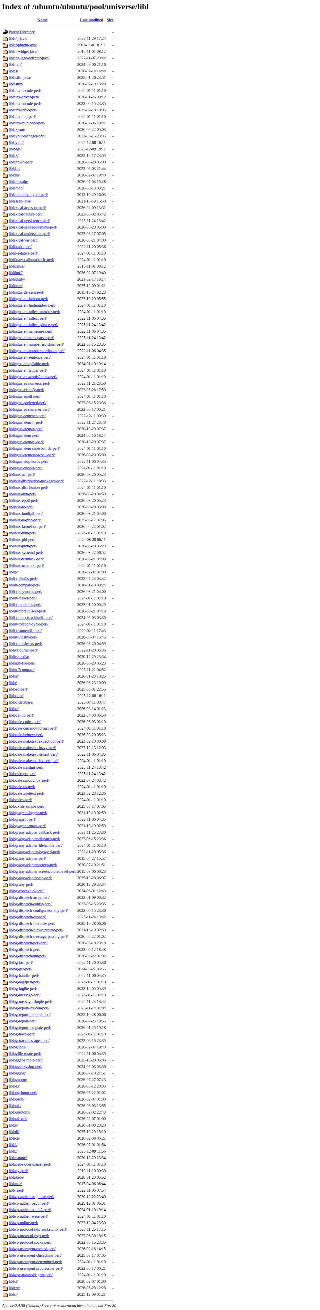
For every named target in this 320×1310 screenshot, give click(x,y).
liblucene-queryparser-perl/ (30, 1164)
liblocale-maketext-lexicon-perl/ (33, 761)
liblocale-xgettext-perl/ (26, 793)
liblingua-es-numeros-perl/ (29, 383)
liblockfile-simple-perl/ (26, 806)
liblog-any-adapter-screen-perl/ (33, 865)
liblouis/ (15, 1106)
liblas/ (13, 71)
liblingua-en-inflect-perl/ (28, 318)
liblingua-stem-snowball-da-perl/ (34, 448)
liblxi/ (13, 1281)
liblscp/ (14, 1138)
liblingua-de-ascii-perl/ (26, 292)
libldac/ (14, 168)
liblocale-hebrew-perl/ (26, 735)
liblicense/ (16, 266)
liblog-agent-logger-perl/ (28, 813)
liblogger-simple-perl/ (25, 1060)
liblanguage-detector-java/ (29, 58)
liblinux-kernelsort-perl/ (27, 526)
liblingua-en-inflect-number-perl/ (34, 312)
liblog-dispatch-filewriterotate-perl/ (36, 930)
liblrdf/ (14, 1132)
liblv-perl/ (16, 1190)
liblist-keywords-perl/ (25, 591)
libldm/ (14, 175)
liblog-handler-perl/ (24, 975)
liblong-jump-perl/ (23, 1092)
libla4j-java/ (18, 38)
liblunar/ (15, 1184)
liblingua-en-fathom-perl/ (28, 299)
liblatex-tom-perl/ (22, 116)
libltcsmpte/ (18, 1158)
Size (110, 20)
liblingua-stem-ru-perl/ (26, 442)
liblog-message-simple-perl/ (30, 1001)
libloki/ (14, 1086)
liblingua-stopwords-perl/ (28, 461)
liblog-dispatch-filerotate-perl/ (32, 923)
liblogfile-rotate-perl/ (25, 1053)
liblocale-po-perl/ (22, 774)
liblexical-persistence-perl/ (29, 221)
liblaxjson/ (17, 129)
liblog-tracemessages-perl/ (29, 1040)
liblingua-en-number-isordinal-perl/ (36, 344)
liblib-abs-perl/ (20, 247)
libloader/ (16, 696)
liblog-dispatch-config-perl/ (30, 904)
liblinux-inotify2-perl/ (25, 513)
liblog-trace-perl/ (22, 1034)
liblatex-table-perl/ (23, 110)
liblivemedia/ (19, 656)
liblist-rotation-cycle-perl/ (28, 624)
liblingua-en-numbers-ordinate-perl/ (36, 351)
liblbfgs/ (15, 149)
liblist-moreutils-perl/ (25, 604)
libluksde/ (16, 1177)
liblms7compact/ (21, 670)
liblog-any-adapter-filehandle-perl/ (35, 845)
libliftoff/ (15, 273)
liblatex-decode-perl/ (25, 90)
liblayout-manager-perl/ (27, 136)
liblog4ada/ (17, 1047)
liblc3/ (13, 155)
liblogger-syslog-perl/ (25, 1066)
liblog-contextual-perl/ (26, 891)
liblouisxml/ (18, 1119)
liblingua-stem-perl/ (24, 435)
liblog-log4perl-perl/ (24, 982)
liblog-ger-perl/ (20, 969)
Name (43, 20)
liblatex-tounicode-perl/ (27, 123)
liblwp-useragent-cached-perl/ (32, 1249)
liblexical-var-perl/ (23, 240)
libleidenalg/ (18, 181)
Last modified (91, 20)
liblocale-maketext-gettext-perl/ (33, 754)
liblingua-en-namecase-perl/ (30, 331)
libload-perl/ (18, 689)
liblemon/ (16, 188)
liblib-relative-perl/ (23, 253)
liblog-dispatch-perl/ (24, 949)
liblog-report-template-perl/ (30, 1027)
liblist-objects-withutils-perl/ (30, 617)
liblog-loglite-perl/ (23, 988)
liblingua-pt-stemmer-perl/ (29, 409)
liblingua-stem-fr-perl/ (26, 422)
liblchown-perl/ (21, 162)
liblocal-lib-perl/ (21, 715)
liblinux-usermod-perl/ (26, 565)
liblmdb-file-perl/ (22, 663)
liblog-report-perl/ (22, 1021)
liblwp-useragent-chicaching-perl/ (35, 1255)
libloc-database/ (21, 702)
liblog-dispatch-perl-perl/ (28, 943)
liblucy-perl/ (18, 1171)
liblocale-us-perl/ (22, 787)
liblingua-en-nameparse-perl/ (31, 338)
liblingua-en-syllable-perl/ (29, 364)
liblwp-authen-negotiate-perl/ (31, 1197)
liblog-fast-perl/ (21, 962)
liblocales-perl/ (20, 800)
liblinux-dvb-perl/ (22, 494)
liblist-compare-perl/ (24, 585)
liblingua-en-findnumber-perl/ (32, 305)
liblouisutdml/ (19, 1112)
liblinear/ (15, 286)
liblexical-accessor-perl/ (27, 207)
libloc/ (13, 709)
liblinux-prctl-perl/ (23, 546)
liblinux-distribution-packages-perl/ (36, 481)
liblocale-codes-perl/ (24, 722)
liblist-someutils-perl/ (25, 630)
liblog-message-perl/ (24, 995)
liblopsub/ (16, 1099)
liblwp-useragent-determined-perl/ (35, 1262)
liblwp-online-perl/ (23, 1223)
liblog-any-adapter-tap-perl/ (30, 878)
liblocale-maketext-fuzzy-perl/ (32, 748)
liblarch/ (15, 64)
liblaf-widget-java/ (23, 51)
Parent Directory (22, 32)
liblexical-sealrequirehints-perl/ (33, 227)
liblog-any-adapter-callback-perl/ (34, 832)
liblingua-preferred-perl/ (27, 403)
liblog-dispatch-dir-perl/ (27, 917)
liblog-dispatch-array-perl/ (29, 897)
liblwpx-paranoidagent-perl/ (30, 1275)
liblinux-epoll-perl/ (23, 500)
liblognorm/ (18, 1079)
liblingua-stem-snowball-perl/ (32, 455)
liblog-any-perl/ (21, 884)
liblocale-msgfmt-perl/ (26, 767)
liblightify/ (17, 279)
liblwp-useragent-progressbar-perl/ (36, 1268)
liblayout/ (16, 142)
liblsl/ (13, 1145)
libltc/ (13, 1151)
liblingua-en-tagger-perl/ (28, 370)
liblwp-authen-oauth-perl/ (29, 1203)
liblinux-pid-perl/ (22, 539)
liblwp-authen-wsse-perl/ (28, 1216)
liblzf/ (13, 1294)
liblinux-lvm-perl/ (22, 533)
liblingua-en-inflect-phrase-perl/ (33, 325)
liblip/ (13, 572)
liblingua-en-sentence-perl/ (29, 357)
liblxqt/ (14, 1288)
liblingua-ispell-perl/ (24, 396)
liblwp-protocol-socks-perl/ (30, 1242)
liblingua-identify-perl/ (26, 390)
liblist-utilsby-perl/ (23, 637)
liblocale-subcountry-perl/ (29, 780)
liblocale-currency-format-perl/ (33, 728)
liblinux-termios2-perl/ (26, 559)
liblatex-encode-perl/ (25, 103)
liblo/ (13, 683)
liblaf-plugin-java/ (23, 45)
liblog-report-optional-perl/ (29, 1014)
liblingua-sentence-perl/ (27, 416)
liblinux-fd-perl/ (21, 507)
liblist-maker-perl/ (22, 598)
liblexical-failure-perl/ (25, 214)
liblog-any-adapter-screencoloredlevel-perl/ (42, 871)
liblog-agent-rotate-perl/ (27, 826)
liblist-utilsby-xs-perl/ (25, 643)
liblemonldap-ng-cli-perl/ (28, 194)
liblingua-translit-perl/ (25, 468)
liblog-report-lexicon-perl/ (29, 1008)
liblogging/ (17, 1073)
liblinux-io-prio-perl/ (25, 520)
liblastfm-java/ (20, 77)
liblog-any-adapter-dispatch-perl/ (34, 839)
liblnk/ (14, 676)
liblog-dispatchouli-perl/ (27, 956)
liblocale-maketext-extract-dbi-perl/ (36, 741)
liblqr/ (13, 1125)
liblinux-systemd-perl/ (26, 552)
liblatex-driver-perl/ (24, 97)
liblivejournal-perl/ (23, 650)
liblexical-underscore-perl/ (29, 234)
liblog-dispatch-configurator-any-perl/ (38, 910)
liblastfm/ (16, 84)
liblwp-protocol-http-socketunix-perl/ (38, 1229)
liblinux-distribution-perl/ (28, 487)
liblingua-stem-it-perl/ (25, 429)
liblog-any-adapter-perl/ (27, 858)
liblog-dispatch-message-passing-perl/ (38, 936)
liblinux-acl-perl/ (22, 474)
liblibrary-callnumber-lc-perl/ (31, 260)
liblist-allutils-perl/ (23, 578)
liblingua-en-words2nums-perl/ (33, 377)
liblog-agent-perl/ (22, 819)
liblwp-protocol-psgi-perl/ (29, 1236)
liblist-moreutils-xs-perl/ (27, 611)
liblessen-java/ (20, 201)
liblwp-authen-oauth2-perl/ (30, 1210)
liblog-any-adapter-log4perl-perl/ (34, 852)
